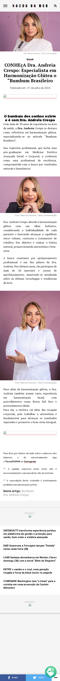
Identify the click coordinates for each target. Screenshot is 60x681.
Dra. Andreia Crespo (16, 495)
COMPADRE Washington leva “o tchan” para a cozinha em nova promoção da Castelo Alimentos (29, 584)
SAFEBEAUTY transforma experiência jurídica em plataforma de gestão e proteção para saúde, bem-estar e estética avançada (29, 534)
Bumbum (28, 491)
